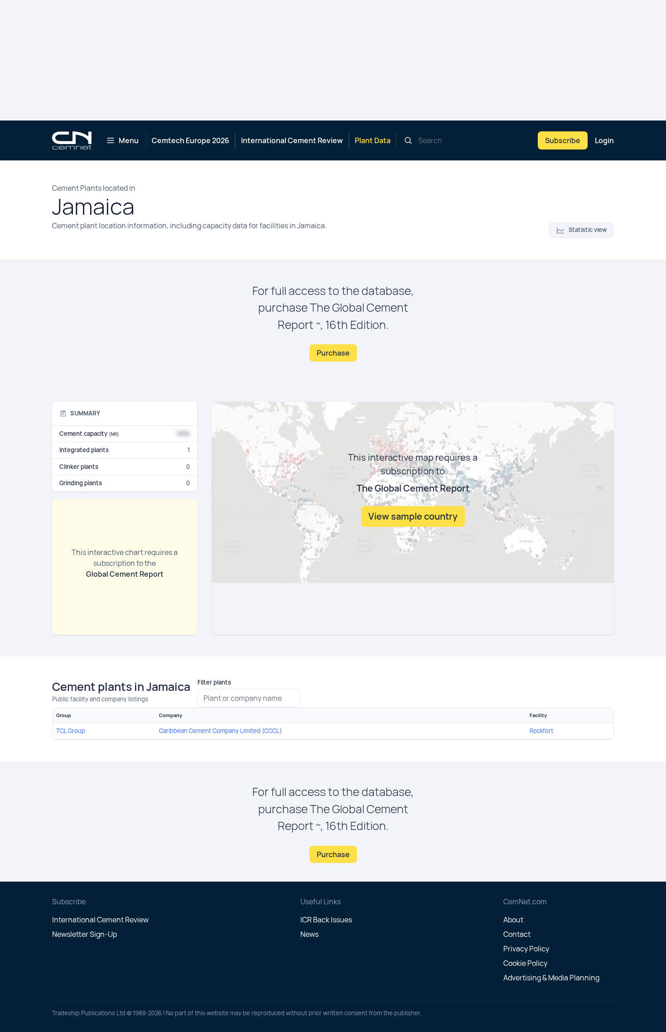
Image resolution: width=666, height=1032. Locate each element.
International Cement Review (292, 140)
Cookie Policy (525, 963)
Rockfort (541, 731)
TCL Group (70, 731)
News (309, 934)
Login (604, 140)
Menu (129, 140)
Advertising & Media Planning (551, 978)
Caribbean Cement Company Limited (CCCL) (220, 731)
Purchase (333, 353)
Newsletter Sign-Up (84, 934)
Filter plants (214, 682)
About (513, 920)
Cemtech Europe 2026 (190, 140)
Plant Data (373, 140)
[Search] (408, 140)
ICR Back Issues (326, 920)
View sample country (413, 516)
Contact (517, 934)
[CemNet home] (72, 140)
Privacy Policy (526, 949)
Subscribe (562, 140)
